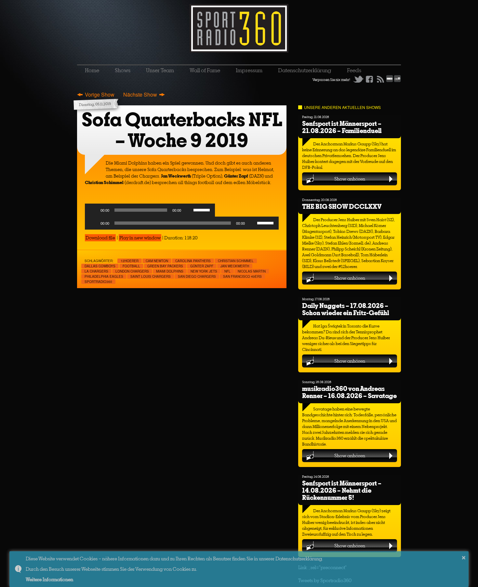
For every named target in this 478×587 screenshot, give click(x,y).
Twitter (358, 79)
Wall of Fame (205, 70)
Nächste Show (140, 94)
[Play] (93, 210)
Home (92, 70)
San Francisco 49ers (242, 276)
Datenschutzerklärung (304, 70)
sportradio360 (98, 281)
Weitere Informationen (49, 579)
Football (131, 266)
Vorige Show (99, 94)
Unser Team (160, 70)
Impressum (249, 70)
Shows (122, 70)
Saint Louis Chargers (150, 276)
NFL (227, 271)
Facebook (369, 79)
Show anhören (349, 178)
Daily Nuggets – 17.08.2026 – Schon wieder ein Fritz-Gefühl (345, 309)
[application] (150, 212)
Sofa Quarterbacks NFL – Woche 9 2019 (182, 130)
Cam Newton (157, 261)
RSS (380, 79)
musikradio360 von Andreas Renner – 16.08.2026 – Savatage (349, 392)
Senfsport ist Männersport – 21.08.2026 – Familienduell (341, 127)
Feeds (354, 70)
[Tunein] (397, 81)
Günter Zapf (201, 266)
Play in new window (140, 237)
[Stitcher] (389, 81)
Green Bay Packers (165, 266)
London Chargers (132, 271)
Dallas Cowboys (100, 266)
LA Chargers (96, 271)
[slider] (202, 209)
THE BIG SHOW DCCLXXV (341, 206)
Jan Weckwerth (234, 266)
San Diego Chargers (197, 276)
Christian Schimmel (236, 261)
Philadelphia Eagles (104, 276)
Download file (100, 237)
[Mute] (188, 210)
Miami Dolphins (169, 271)
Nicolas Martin (252, 271)
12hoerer (130, 261)
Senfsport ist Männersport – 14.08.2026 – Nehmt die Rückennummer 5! (341, 490)
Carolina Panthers (193, 261)
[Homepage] (239, 28)
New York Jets (204, 271)
